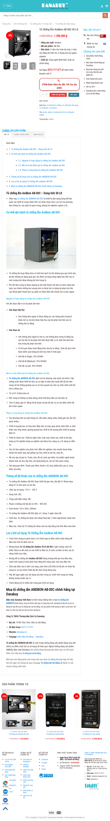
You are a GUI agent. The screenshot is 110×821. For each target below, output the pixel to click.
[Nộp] (105, 15)
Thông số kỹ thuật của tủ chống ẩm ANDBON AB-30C (32, 176)
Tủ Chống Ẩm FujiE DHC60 (55, 734)
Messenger (5, 803)
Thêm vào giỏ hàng (58, 95)
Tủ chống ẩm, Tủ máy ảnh (41, 24)
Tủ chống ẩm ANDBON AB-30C (22, 378)
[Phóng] (7, 55)
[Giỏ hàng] (106, 6)
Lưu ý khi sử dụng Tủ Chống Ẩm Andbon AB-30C (31, 181)
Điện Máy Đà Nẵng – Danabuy (30, 636)
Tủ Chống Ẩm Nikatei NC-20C (19, 734)
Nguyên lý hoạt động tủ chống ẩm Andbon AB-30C (41, 160)
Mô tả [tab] (6, 134)
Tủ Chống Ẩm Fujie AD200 (91, 734)
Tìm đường (5, 786)
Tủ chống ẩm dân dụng (65, 24)
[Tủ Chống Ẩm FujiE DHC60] (55, 709)
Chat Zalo (5, 795)
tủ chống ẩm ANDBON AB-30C (30, 198)
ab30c (50, 112)
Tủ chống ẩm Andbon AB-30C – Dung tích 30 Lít (31, 149)
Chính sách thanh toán (26, 776)
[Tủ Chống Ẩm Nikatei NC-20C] (19, 709)
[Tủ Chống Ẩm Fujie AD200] (91, 709)
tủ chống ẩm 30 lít (59, 112)
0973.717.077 (27, 627)
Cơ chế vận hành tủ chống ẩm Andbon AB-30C (30, 154)
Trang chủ (6, 24)
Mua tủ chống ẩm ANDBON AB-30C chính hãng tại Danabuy (35, 186)
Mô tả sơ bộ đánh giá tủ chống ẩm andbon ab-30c (41, 165)
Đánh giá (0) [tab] (38, 134)
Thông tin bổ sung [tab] (21, 134)
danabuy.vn (22, 632)
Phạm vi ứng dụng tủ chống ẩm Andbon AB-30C (40, 170)
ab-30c (45, 112)
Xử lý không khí (20, 24)
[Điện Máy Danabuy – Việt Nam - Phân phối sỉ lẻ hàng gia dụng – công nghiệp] (55, 6)
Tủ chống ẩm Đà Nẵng (50, 663)
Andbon (51, 119)
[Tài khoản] (102, 6)
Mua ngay (73, 95)
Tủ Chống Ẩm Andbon (54, 105)
